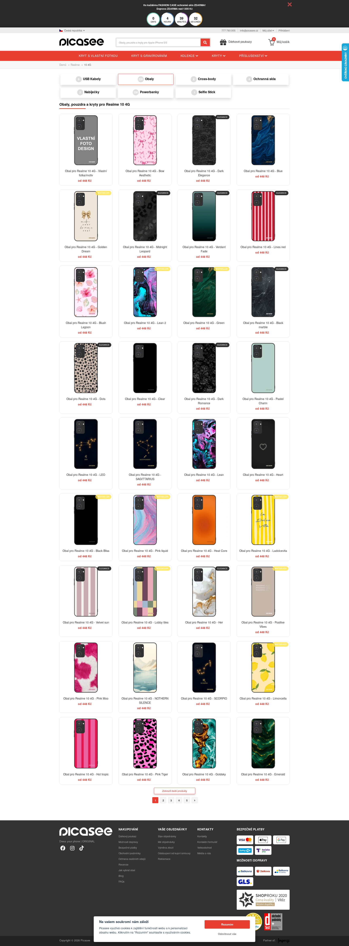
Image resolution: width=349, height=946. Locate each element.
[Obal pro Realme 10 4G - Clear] (145, 368)
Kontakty (202, 836)
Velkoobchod (204, 847)
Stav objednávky (167, 836)
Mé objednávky (166, 842)
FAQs (121, 881)
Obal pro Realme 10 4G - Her (204, 622)
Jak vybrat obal (127, 870)
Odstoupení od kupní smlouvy (174, 853)
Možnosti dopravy (128, 842)
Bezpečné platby (128, 847)
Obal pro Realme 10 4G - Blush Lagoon (86, 325)
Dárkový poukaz (127, 836)
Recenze (123, 864)
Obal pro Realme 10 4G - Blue (263, 171)
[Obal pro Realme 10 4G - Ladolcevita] (263, 520)
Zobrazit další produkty (174, 791)
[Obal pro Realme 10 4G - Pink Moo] (86, 667)
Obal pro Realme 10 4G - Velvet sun (86, 622)
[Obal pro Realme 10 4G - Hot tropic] (86, 743)
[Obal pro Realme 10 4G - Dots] (86, 368)
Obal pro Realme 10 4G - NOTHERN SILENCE (145, 700)
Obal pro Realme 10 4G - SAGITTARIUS (145, 477)
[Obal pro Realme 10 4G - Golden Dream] (86, 216)
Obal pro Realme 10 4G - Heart (263, 475)
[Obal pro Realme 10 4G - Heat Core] (204, 520)
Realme (75, 65)
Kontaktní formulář (207, 842)
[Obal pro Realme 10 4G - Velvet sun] (86, 591)
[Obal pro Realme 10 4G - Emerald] (263, 743)
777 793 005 (228, 30)
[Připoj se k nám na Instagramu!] (72, 847)
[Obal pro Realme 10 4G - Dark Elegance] (204, 140)
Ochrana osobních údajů (132, 858)
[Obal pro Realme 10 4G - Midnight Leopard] (145, 216)
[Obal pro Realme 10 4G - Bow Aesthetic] (145, 140)
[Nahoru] (5, 941)
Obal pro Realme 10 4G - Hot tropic (86, 774)
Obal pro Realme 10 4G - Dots (85, 399)
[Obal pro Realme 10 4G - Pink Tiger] (145, 743)
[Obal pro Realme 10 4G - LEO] (86, 444)
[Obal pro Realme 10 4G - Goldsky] (204, 743)
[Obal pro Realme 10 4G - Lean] (204, 444)
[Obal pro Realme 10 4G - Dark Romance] (204, 368)
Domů (62, 65)
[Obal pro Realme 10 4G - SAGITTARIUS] (145, 444)
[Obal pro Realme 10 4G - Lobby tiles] (145, 591)
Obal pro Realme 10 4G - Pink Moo (85, 698)
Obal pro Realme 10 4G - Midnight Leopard (145, 249)
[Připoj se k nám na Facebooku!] (62, 847)
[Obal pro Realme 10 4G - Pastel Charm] (263, 368)
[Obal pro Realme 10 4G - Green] (204, 292)
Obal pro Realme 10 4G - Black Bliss (86, 551)
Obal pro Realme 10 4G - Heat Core (204, 551)
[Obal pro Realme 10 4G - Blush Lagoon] (86, 292)
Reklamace (164, 858)
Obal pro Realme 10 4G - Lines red (263, 247)
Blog (121, 875)
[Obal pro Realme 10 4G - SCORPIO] (204, 667)
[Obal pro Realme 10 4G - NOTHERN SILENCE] (145, 667)
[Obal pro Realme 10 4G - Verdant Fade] (204, 216)
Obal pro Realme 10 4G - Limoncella (263, 698)
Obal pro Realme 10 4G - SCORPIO (204, 698)
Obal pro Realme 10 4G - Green (204, 323)
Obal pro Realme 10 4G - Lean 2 (145, 323)
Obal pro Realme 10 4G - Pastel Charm (263, 401)
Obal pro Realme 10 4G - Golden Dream (86, 249)
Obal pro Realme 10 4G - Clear (145, 399)
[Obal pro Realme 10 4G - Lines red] (263, 216)
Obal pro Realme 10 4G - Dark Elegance (204, 173)
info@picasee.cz (249, 30)
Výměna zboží (165, 847)
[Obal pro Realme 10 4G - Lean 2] (145, 292)
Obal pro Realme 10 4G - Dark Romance (204, 401)
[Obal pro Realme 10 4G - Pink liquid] (145, 520)
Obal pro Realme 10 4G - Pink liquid (145, 551)
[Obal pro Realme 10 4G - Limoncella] (263, 667)
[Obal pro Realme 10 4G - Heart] (263, 444)
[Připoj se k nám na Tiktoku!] (81, 847)
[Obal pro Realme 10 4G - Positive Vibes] (263, 591)
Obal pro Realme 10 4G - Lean (204, 475)
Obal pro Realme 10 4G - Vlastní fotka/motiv (86, 173)
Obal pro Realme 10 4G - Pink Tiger (145, 774)
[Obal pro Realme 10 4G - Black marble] (263, 292)
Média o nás (204, 853)
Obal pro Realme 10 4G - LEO (85, 475)
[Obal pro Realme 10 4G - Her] (204, 591)
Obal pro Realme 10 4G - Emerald (263, 774)
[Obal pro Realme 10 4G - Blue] (263, 140)
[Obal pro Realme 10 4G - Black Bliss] (86, 520)
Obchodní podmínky (130, 853)
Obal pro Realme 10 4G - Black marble (263, 325)
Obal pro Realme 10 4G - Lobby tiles (145, 622)
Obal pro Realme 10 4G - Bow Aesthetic (145, 173)
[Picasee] (81, 41)
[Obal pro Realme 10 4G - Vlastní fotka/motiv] (86, 140)
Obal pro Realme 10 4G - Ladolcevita (263, 551)
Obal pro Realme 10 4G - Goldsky (204, 774)
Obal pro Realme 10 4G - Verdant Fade (204, 249)
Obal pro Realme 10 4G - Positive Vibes (263, 624)
